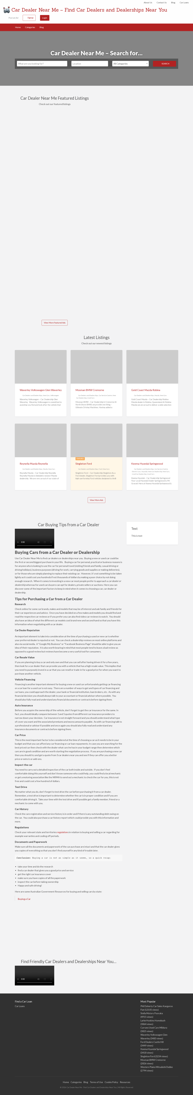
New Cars (46, 395)
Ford (100, 469)
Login (44, 18)
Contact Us (162, 2)
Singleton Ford (26, 262)
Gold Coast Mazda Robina (145, 390)
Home (18, 27)
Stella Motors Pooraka (151, 1013)
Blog (173, 2)
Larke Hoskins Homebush (152, 1020)
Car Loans (184, 2)
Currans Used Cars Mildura (153, 1027)
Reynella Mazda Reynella (34, 463)
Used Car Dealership (139, 474)
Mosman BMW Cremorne (89, 390)
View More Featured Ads (55, 322)
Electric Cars (136, 472)
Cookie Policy (111, 1082)
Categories (30, 27)
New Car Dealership (155, 472)
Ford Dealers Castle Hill (152, 1042)
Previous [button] (11, 208)
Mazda (157, 395)
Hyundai (144, 472)
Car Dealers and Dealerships (32, 395)
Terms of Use (96, 1082)
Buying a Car (24, 898)
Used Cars (91, 398)
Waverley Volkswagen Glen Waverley (41, 390)
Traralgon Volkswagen (30, 164)
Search (165, 63)
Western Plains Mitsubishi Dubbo (156, 1067)
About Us (148, 2)
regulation (62, 832)
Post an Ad (13, 18)
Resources (125, 1082)
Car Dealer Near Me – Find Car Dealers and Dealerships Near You (89, 10)
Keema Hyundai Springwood (147, 463)
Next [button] (97, 208)
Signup (30, 17)
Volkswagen (54, 395)
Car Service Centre (105, 395)
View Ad (24, 192)
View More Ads (96, 500)
